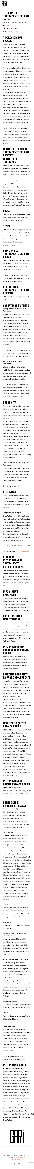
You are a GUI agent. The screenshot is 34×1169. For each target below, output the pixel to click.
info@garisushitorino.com (16, 32)
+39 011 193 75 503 (11, 26)
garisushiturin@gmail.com (17, 1159)
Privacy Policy (25, 551)
